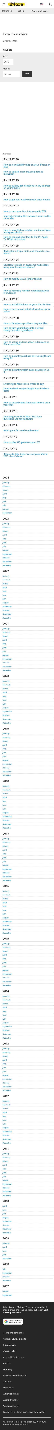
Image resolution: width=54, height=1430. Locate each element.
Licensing (7, 1369)
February (6, 486)
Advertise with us (11, 1393)
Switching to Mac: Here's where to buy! (23, 383)
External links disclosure (14, 1375)
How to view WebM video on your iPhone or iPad (26, 165)
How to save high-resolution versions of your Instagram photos (27, 231)
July (4, 505)
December (6, 565)
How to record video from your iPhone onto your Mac (26, 403)
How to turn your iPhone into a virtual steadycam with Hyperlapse (23, 329)
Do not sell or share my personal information (24, 1412)
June (4, 501)
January (5, 482)
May (4, 497)
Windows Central (11, 1406)
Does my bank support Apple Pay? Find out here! (26, 389)
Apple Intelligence (40, 11)
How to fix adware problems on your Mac (25, 323)
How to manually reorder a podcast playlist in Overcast (26, 291)
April (4, 494)
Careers (7, 1363)
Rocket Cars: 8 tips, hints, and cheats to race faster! (26, 252)
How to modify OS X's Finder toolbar (22, 278)
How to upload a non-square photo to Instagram (23, 172)
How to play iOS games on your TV (21, 442)
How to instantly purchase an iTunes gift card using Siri (27, 357)
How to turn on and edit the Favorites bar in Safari (26, 310)
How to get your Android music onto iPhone (26, 199)
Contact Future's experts (14, 1339)
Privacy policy (9, 1345)
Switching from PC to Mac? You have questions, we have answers (22, 417)
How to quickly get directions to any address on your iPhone (26, 186)
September (7, 513)
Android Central (10, 1400)
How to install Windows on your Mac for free (27, 304)
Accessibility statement (14, 1357)
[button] (50, 4)
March (5, 490)
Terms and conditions (13, 1332)
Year (5, 56)
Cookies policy (9, 1351)
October (5, 557)
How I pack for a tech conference (20, 430)
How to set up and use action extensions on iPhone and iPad (26, 343)
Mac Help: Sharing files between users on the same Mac (27, 217)
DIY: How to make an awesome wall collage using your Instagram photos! (26, 266)
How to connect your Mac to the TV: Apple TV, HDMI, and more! (25, 238)
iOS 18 (21, 11)
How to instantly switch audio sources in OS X (26, 371)
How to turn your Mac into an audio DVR (24, 211)
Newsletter (8, 1387)
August (5, 509)
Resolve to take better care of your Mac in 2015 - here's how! (25, 455)
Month (6, 68)
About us (7, 1381)
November (6, 561)
